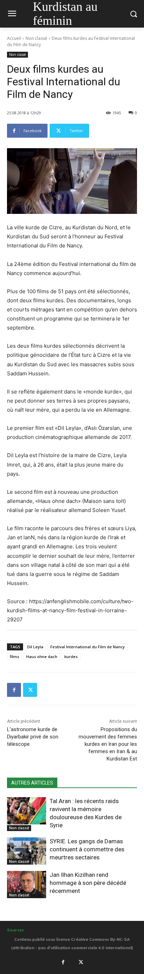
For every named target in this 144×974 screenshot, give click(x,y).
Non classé (36, 38)
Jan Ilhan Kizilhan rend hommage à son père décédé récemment (88, 882)
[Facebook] (14, 690)
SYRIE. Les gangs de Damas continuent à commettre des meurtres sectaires (87, 849)
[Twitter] (30, 690)
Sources (15, 930)
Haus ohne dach (41, 656)
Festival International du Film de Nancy (87, 646)
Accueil (14, 38)
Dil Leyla (35, 646)
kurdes (71, 656)
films (14, 656)
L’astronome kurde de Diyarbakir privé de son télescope (32, 736)
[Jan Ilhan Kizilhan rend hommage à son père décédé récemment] (26, 884)
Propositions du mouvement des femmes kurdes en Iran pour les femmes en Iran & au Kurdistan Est (108, 744)
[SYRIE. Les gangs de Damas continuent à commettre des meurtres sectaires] (26, 851)
